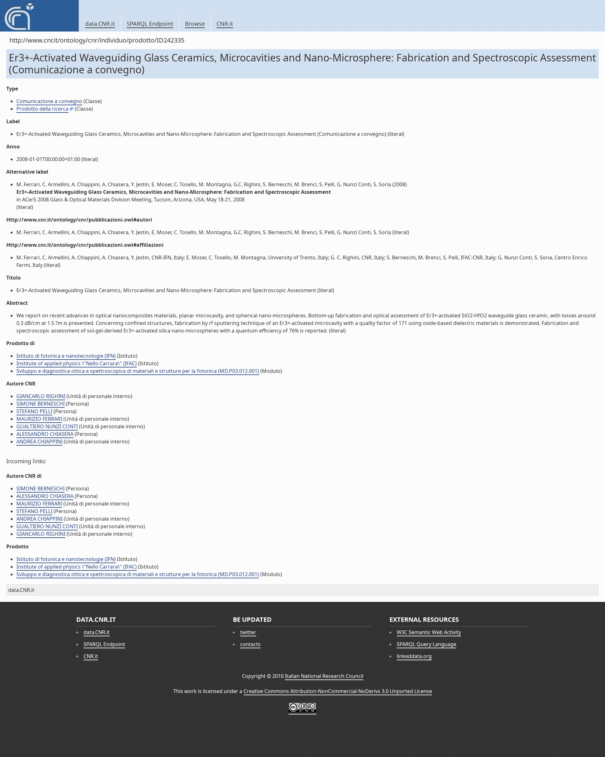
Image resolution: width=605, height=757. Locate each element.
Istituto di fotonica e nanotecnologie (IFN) (66, 355)
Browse (195, 23)
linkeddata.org (414, 656)
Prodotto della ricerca (42, 108)
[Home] (39, 16)
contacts (250, 644)
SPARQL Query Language (426, 644)
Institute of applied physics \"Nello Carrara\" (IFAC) (76, 363)
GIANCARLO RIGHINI (40, 396)
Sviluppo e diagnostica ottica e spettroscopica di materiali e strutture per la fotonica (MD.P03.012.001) (137, 370)
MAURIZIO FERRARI (39, 418)
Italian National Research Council (324, 676)
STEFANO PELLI (34, 411)
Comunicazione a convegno (49, 101)
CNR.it (224, 23)
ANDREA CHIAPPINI (39, 441)
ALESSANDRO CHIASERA (44, 434)
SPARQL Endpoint (150, 23)
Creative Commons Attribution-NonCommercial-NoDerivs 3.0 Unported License (338, 691)
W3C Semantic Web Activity (429, 632)
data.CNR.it (100, 23)
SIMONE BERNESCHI (40, 403)
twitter (248, 632)
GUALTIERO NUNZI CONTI (47, 426)
